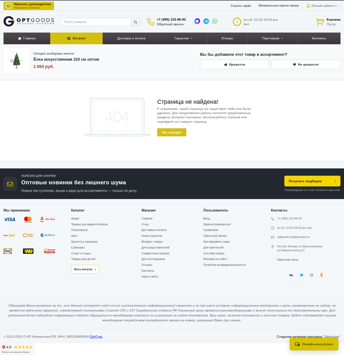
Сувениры (78, 247)
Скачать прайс (241, 5)
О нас (145, 224)
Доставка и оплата (154, 230)
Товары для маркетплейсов (89, 224)
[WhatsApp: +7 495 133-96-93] (215, 21)
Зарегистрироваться (217, 224)
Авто (74, 235)
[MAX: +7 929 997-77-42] (197, 21)
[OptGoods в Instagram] (311, 275)
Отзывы (147, 265)
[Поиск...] (135, 22)
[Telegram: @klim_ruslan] (206, 21)
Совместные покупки (155, 253)
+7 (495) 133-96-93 (171, 19)
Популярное (79, 230)
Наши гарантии (152, 235)
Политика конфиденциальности (224, 265)
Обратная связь (287, 259)
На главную (171, 132)
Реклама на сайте (215, 259)
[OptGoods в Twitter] (301, 275)
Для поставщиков (153, 259)
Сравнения (210, 230)
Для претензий (213, 247)
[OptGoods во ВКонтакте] (291, 275)
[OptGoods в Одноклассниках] (321, 275)
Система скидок (213, 253)
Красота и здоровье (84, 241)
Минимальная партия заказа (279, 5)
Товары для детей (83, 259)
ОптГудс (96, 336)
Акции (75, 218)
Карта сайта (150, 276)
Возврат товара (152, 241)
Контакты (148, 270)
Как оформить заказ (216, 241)
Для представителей (155, 247)
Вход (206, 218)
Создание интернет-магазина (299, 336)
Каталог (77, 210)
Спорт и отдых (81, 253)
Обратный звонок (170, 24)
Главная (147, 218)
